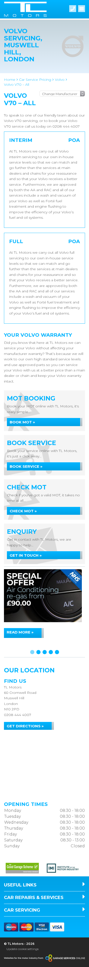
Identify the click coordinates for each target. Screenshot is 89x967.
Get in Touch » (26, 555)
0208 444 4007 (17, 715)
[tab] (32, 652)
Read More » (20, 632)
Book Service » (26, 466)
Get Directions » (25, 726)
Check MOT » (23, 511)
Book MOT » (22, 422)
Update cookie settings (22, 949)
